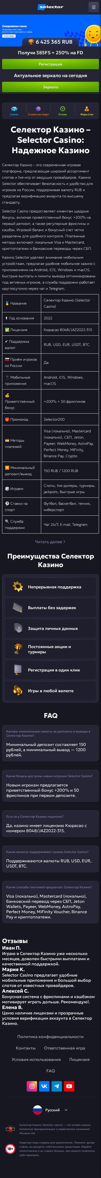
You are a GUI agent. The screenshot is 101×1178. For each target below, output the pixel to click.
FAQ (50, 1070)
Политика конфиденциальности (50, 1036)
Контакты (26, 1048)
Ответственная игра (64, 1048)
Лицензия (79, 1059)
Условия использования (36, 1059)
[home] (50, 7)
